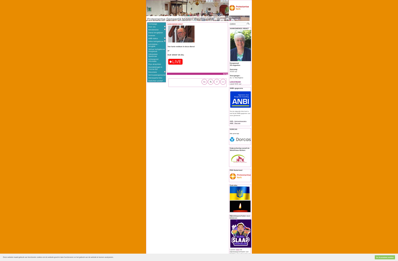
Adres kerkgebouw (155, 41)
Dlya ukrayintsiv (154, 64)
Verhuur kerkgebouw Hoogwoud (156, 50)
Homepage (152, 24)
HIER (238, 250)
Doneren (151, 35)
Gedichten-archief (155, 81)
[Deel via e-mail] (223, 82)
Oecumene (152, 72)
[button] (114, 257)
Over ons (151, 27)
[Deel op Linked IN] (204, 82)
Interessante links (155, 78)
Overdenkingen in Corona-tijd (155, 68)
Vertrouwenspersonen (157, 75)
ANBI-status (153, 38)
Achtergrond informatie (153, 60)
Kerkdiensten (153, 30)
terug (225, 74)
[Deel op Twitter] (210, 82)
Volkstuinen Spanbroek (153, 55)
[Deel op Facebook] (217, 82)
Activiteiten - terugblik (153, 45)
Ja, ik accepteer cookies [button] (385, 257)
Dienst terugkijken (155, 33)
